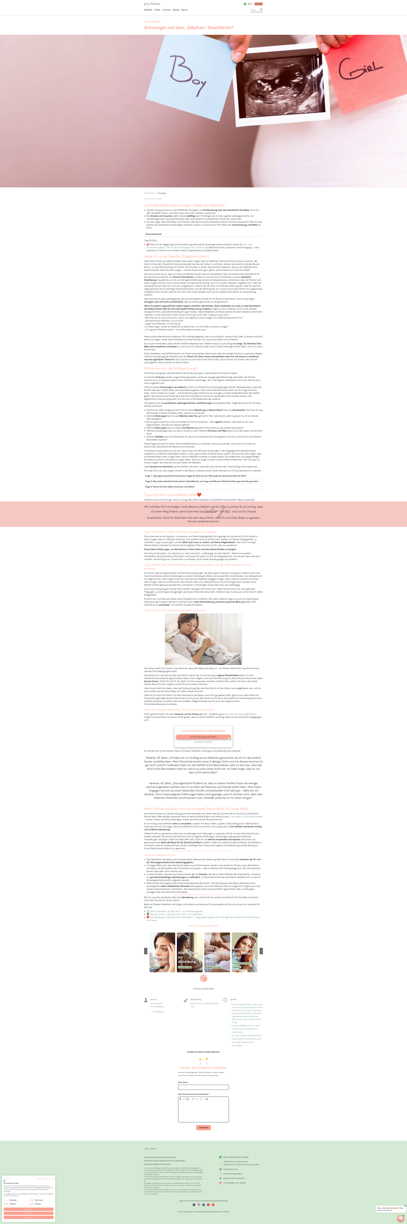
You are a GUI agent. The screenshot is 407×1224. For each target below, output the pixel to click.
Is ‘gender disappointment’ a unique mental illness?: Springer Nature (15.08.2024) (246, 1029)
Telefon (252, 714)
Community (166, 10)
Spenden (258, 4)
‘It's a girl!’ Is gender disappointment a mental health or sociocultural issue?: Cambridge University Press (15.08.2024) (247, 1040)
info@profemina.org (230, 1169)
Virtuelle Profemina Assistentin (234, 1178)
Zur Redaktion (157, 1012)
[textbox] (203, 1111)
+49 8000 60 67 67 (230, 1162)
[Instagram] (198, 1206)
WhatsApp (239, 714)
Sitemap (227, 1212)
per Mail (229, 714)
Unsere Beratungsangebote (233, 1174)
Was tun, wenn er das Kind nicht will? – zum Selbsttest (176, 914)
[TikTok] (194, 1206)
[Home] (152, 4)
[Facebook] (203, 1206)
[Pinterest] (213, 1206)
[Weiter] (261, 951)
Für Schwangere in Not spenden (234, 1183)
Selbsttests (148, 10)
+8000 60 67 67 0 (230, 1165)
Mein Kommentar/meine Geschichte (193, 1094)
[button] (7, 1179)
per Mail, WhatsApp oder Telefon (203, 737)
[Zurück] (145, 951)
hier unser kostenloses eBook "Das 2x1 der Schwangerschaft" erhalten (199, 246)
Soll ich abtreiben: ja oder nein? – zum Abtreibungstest (176, 911)
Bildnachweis (217, 1212)
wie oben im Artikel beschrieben (247, 816)
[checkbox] (6, 1200)
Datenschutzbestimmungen (45, 1179)
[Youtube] (208, 1206)
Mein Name (183, 1082)
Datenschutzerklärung (202, 1212)
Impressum (189, 1212)
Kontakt (180, 1212)
